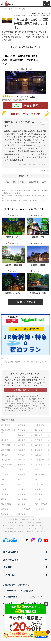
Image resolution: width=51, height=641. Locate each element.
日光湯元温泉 (6, 504)
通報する (45, 170)
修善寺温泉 (39, 460)
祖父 (14, 182)
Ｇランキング (12, 522)
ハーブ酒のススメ (40, 531)
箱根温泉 (21, 504)
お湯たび (38, 522)
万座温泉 (21, 445)
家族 (7, 182)
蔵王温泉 (4, 440)
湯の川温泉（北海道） (8, 431)
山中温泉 (38, 465)
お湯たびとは (13, 519)
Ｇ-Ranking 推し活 (9, 531)
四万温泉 (38, 445)
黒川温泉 (38, 494)
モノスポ (43, 525)
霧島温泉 (4, 499)
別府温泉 (21, 494)
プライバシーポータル (35, 597)
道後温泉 (21, 484)
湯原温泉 (4, 494)
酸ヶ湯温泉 (22, 499)
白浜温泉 (38, 479)
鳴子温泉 (38, 430)
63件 (32, 96)
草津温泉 (38, 440)
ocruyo (30, 522)
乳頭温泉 (21, 430)
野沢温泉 (38, 450)
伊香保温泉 (5, 445)
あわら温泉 (22, 470)
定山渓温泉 (5, 425)
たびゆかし (37, 528)
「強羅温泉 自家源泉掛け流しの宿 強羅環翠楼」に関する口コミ (20, 60)
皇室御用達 (33, 182)
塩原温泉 (21, 450)
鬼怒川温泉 (5, 450)
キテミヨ (22, 525)
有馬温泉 (21, 479)
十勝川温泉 (39, 425)
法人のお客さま (10, 559)
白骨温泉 (4, 455)
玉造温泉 (21, 489)
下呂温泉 (4, 475)
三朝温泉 (4, 489)
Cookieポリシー (10, 603)
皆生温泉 (38, 489)
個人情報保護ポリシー (12, 597)
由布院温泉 (39, 509)
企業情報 (7, 567)
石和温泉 (38, 455)
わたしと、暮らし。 (9, 525)
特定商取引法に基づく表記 (32, 603)
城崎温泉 (4, 479)
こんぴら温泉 (40, 484)
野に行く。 (11, 528)
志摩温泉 (4, 509)
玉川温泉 (38, 499)
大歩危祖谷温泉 (24, 509)
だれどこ (22, 522)
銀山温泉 (21, 440)
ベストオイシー (32, 525)
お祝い (22, 182)
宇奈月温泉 (39, 470)
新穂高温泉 (39, 475)
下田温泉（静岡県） (7, 466)
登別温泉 (21, 425)
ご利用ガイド (25, 519)
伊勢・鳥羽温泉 (41, 504)
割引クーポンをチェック (28, 114)
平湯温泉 (21, 475)
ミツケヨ (29, 528)
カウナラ (20, 528)
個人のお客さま (10, 551)
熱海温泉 (4, 514)
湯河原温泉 (5, 460)
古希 (44, 182)
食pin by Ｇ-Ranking (24, 531)
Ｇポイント (36, 519)
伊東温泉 (21, 460)
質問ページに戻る (26, 302)
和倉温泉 (21, 465)
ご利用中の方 (9, 574)
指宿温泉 (21, 514)
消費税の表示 (23, 585)
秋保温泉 (21, 435)
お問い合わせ (9, 585)
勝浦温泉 (4, 484)
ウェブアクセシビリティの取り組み (18, 591)
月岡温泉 (21, 455)
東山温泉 (38, 435)
